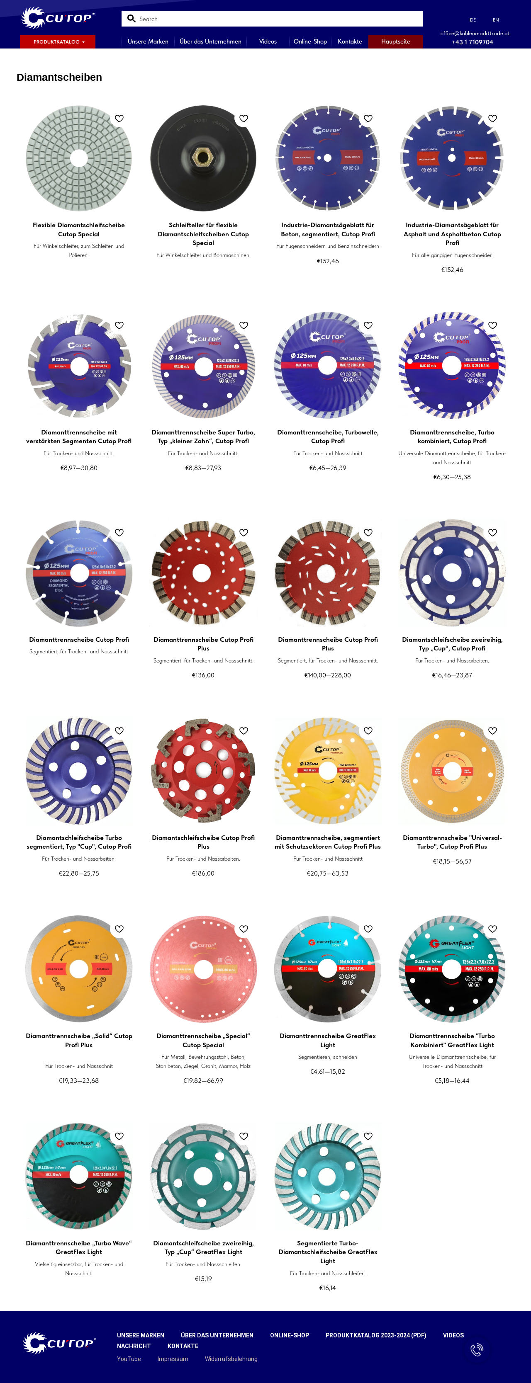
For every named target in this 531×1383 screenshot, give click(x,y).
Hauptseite (395, 41)
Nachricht (134, 1346)
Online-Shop (310, 41)
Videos (268, 41)
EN (496, 20)
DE (473, 20)
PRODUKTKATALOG (57, 42)
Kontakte (350, 41)
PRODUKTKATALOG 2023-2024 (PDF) (376, 1335)
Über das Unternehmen (210, 41)
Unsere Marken (148, 41)
